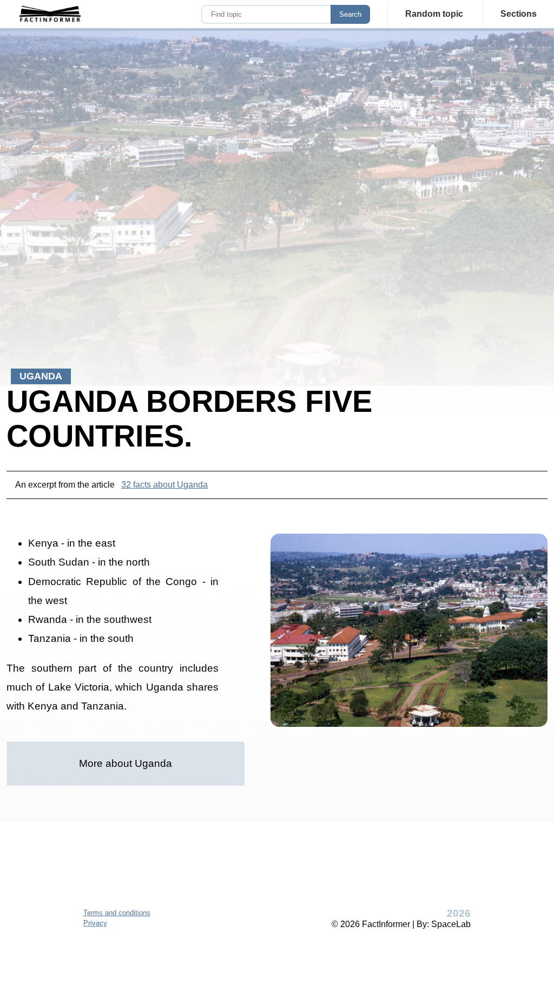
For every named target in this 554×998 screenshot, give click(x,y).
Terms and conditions (116, 913)
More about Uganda (125, 763)
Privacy (95, 923)
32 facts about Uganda (164, 484)
